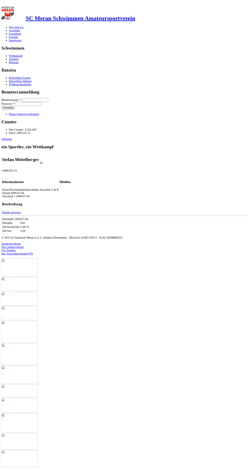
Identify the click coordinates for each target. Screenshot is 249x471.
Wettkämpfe (16, 55)
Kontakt (13, 37)
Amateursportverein (80, 18)
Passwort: (8, 103)
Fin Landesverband (12, 247)
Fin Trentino (8, 250)
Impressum (15, 40)
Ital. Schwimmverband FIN (17, 253)
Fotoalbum (15, 33)
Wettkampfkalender (20, 84)
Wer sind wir (16, 27)
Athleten (14, 59)
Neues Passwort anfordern (24, 114)
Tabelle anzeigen (11, 212)
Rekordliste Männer (20, 81)
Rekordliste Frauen (20, 77)
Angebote (14, 30)
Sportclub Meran (11, 243)
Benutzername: (11, 99)
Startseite (6, 139)
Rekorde (14, 62)
